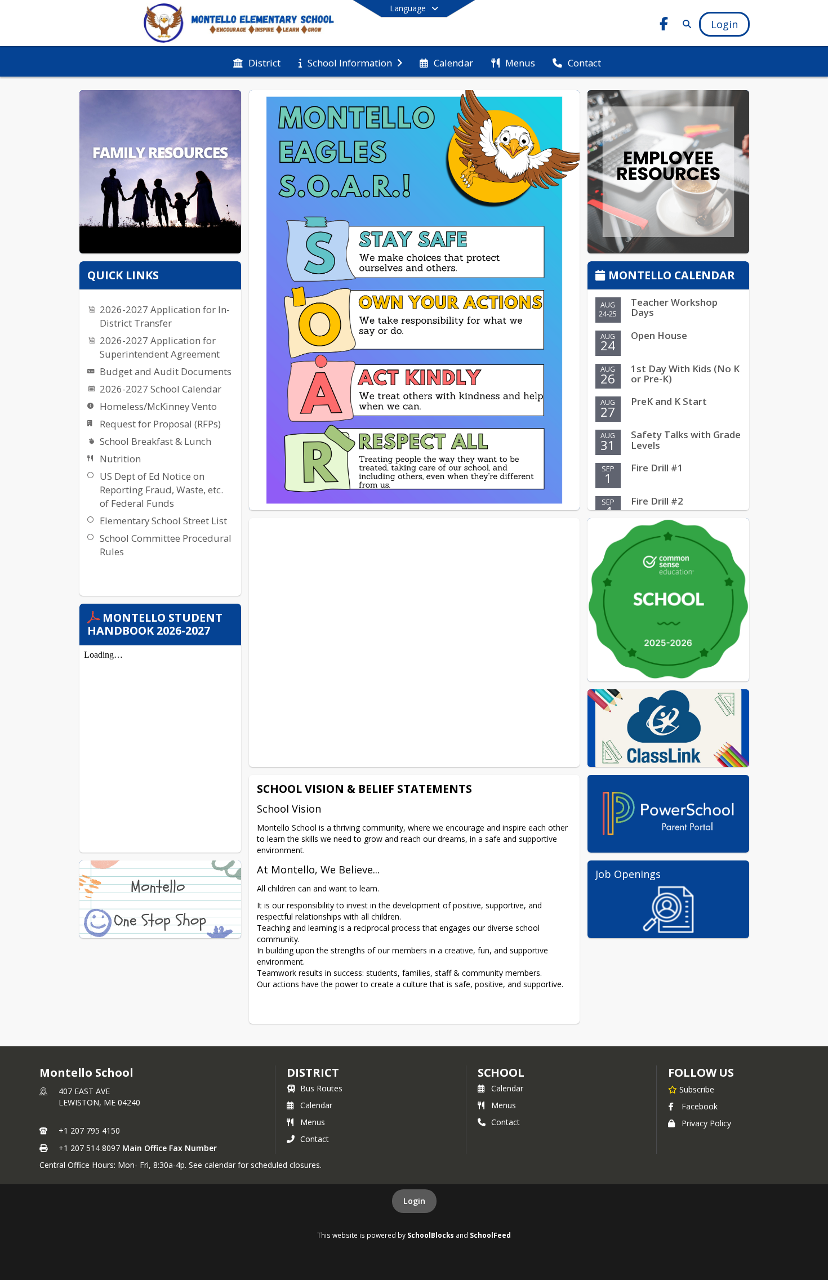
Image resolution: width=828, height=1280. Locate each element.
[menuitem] (257, 62)
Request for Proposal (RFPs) (160, 423)
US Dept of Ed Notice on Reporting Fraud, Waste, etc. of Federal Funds (161, 490)
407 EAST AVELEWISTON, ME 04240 (99, 1097)
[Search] (684, 24)
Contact (314, 1139)
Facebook (700, 1106)
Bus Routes (321, 1088)
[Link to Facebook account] (664, 25)
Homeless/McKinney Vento (158, 406)
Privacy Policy (706, 1123)
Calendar (316, 1105)
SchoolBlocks (430, 1234)
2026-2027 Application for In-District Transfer (165, 316)
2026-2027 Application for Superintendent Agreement (160, 347)
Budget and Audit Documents (166, 371)
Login (414, 1201)
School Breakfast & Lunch (155, 441)
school (501, 1072)
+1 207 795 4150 (89, 1130)
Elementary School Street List (163, 520)
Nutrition (120, 458)
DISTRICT (313, 1072)
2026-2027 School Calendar (160, 388)
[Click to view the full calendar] (601, 276)
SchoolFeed (490, 1234)
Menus (312, 1122)
